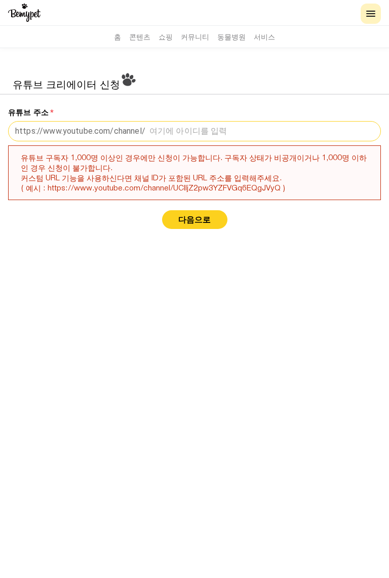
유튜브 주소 (31, 112)
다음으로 (194, 219)
